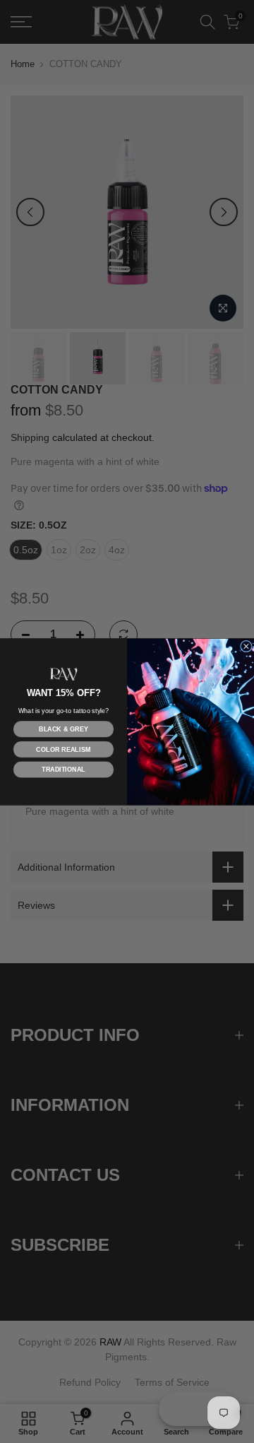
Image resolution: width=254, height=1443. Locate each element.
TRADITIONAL (63, 769)
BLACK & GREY (63, 728)
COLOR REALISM (63, 749)
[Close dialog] (246, 646)
